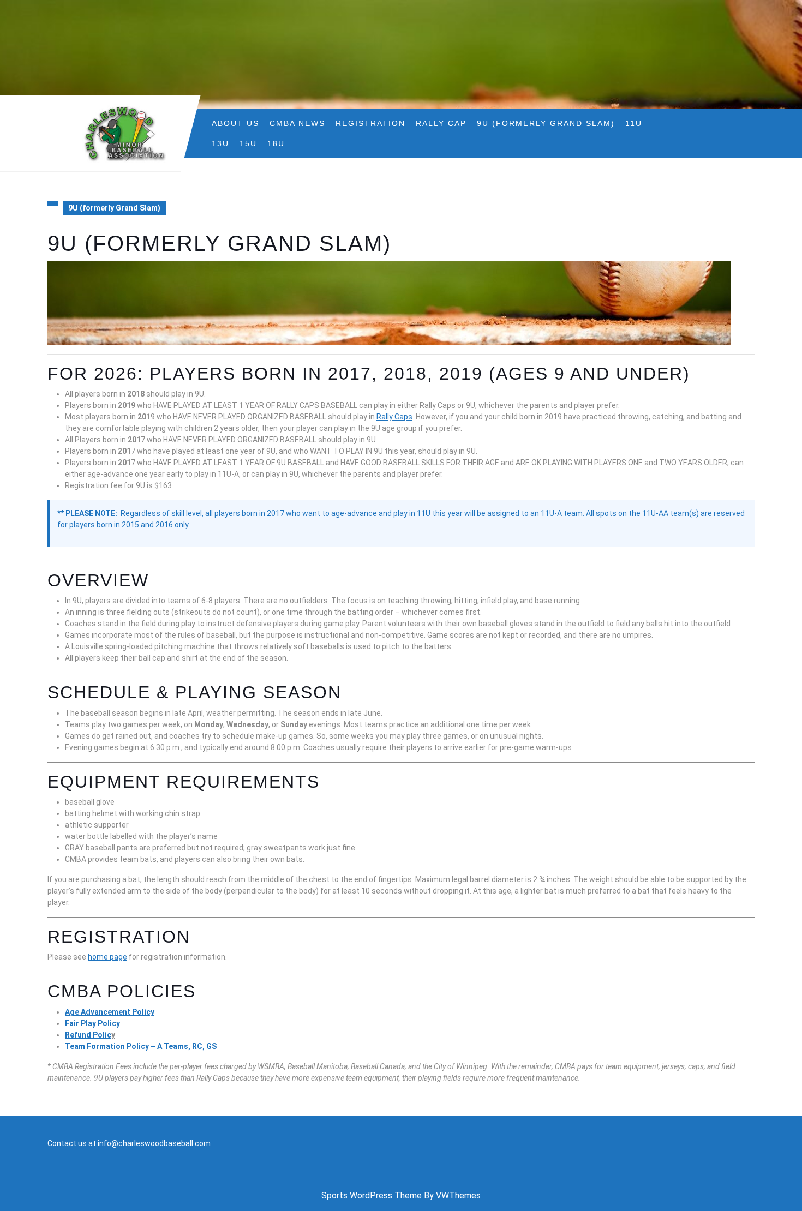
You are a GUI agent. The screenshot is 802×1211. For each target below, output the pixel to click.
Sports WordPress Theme (371, 1195)
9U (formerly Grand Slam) (546, 123)
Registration (370, 123)
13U (220, 143)
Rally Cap (441, 123)
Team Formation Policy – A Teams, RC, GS (141, 1046)
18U (276, 143)
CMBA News (297, 123)
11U (633, 123)
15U (248, 143)
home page (107, 956)
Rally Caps (394, 416)
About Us (235, 123)
